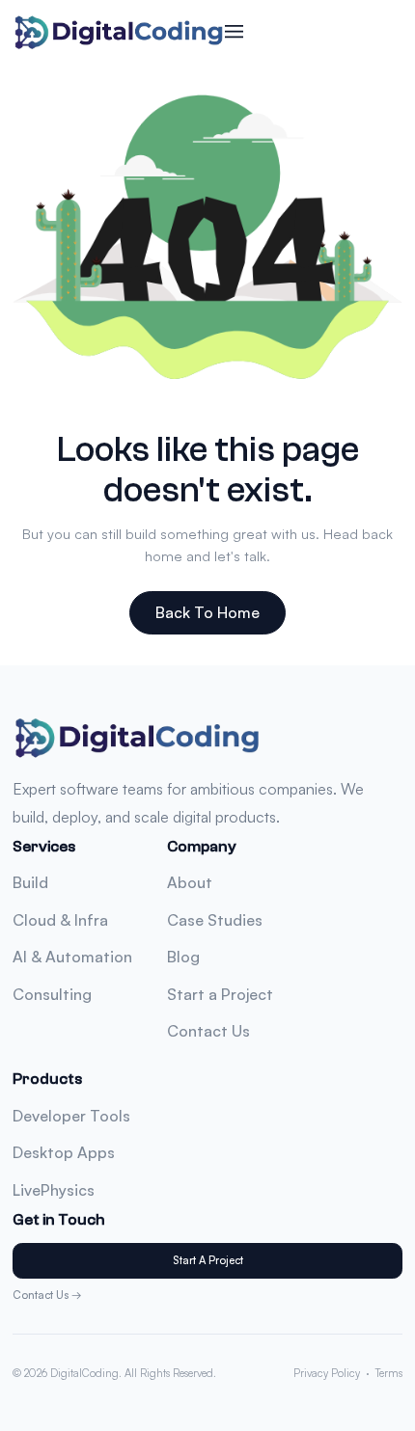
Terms (388, 1373)
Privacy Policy (326, 1373)
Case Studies (215, 920)
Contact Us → (47, 1295)
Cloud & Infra (60, 920)
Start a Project (220, 994)
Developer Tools (71, 1115)
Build (30, 882)
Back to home (207, 612)
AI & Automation (72, 956)
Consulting (52, 994)
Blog (183, 956)
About (189, 882)
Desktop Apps (64, 1152)
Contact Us (208, 1030)
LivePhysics (54, 1190)
